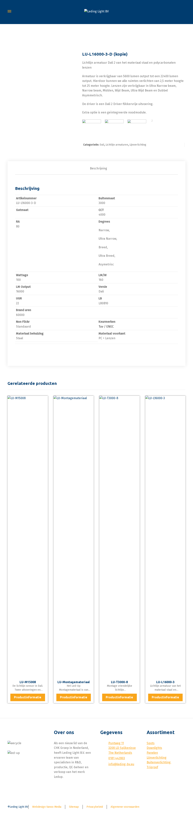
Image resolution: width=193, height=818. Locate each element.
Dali (102, 144)
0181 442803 (116, 758)
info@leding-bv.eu (121, 764)
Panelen (152, 753)
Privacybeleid (95, 806)
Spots (151, 743)
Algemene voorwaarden (125, 806)
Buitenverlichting (159, 762)
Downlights (154, 748)
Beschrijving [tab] (98, 168)
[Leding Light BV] (96, 11)
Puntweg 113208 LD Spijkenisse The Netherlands (122, 748)
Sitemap (74, 806)
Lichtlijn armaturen (117, 144)
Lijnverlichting (137, 144)
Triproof (152, 767)
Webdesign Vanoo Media (46, 806)
